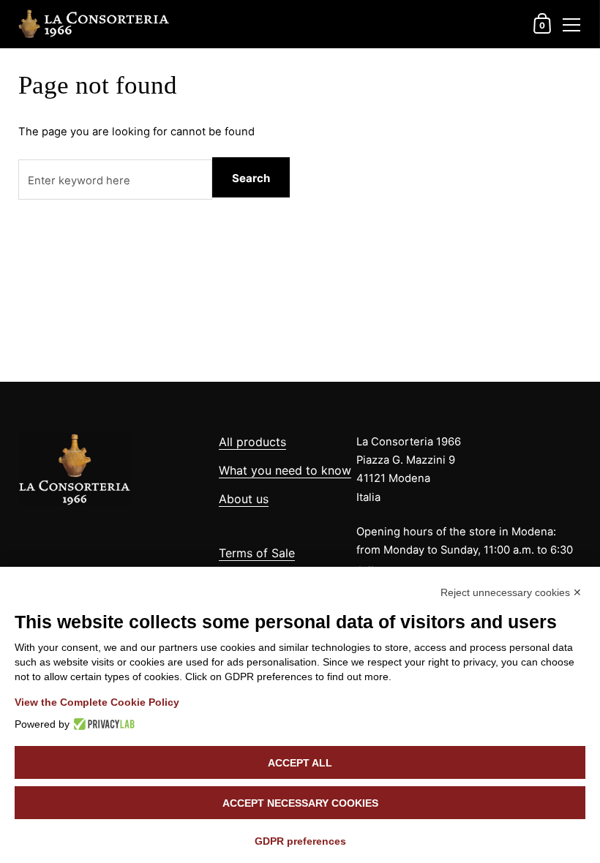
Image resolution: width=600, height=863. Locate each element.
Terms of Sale (257, 553)
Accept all (300, 763)
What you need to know (285, 470)
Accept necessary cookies (300, 803)
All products (252, 441)
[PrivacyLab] (102, 724)
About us (244, 498)
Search (251, 178)
